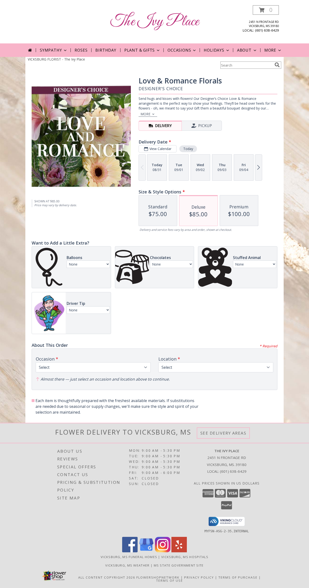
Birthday (105, 50)
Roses (81, 50)
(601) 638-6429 (267, 30)
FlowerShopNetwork (158, 577)
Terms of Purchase (238, 577)
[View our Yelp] (179, 551)
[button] (266, 10)
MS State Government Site (179, 565)
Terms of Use (169, 580)
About (244, 50)
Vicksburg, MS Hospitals (184, 557)
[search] (277, 65)
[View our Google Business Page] (146, 551)
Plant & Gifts (139, 50)
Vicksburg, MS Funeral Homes (129, 557)
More (270, 50)
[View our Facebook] (130, 551)
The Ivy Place (154, 22)
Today (188, 148)
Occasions (179, 50)
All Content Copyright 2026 (106, 577)
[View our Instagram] (162, 551)
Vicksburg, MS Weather (127, 565)
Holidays (214, 50)
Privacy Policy (199, 577)
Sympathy (51, 50)
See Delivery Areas (223, 433)
